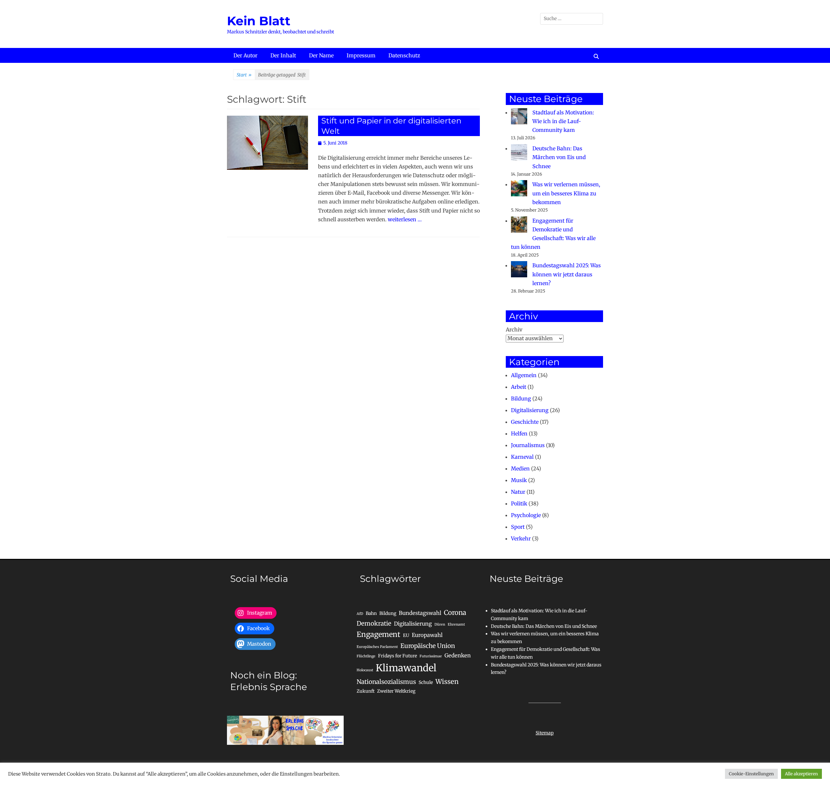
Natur (518, 492)
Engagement (378, 634)
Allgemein (524, 375)
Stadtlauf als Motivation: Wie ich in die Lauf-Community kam (563, 121)
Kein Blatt (258, 21)
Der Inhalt (283, 55)
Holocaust (365, 670)
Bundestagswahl (420, 613)
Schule (426, 682)
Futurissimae (431, 656)
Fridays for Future (397, 656)
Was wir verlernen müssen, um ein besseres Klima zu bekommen (566, 193)
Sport (518, 527)
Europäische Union (427, 646)
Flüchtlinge (366, 656)
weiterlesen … (405, 219)
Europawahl (427, 635)
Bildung (521, 398)
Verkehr (521, 538)
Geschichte (525, 422)
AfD (360, 614)
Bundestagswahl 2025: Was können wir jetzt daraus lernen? (566, 274)
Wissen (446, 681)
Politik (519, 503)
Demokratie (374, 623)
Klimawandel (406, 668)
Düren (439, 624)
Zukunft (365, 691)
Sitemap (545, 733)
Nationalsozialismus (386, 682)
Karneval (522, 457)
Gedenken (458, 655)
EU (406, 635)
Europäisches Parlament (377, 647)
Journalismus (528, 445)
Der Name (321, 55)
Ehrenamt (456, 624)
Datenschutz (404, 55)
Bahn (371, 613)
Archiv (514, 329)
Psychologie (526, 515)
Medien (520, 468)
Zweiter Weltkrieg (396, 691)
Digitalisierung (530, 410)
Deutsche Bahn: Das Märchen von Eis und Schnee (559, 157)
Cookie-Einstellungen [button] (751, 774)
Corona (455, 612)
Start (244, 75)
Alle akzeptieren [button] (801, 774)
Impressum (361, 55)
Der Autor (245, 55)
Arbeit (518, 387)
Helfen (519, 433)
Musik (519, 480)
